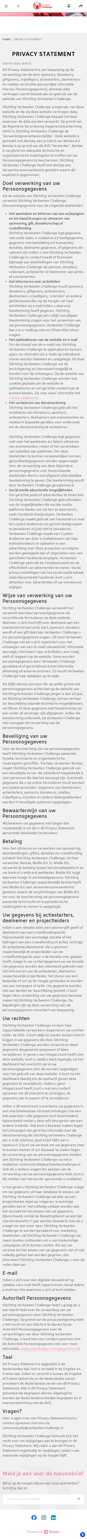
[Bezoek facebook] (34, 1518)
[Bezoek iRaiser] (43, 1532)
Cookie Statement (23, 398)
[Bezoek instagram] (43, 1518)
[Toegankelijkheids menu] (82, 1534)
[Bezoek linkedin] (53, 1518)
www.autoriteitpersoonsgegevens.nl (49, 1349)
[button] (6, 6)
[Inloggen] (68, 6)
